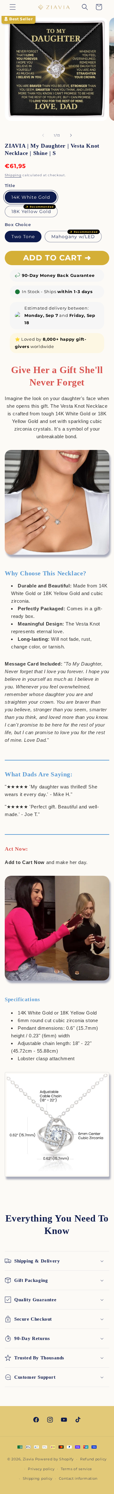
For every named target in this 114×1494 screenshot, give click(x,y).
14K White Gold (30, 197)
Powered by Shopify (54, 1459)
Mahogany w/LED (73, 236)
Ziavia (28, 1459)
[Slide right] (71, 135)
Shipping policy (38, 1478)
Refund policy (93, 1459)
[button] (13, 7)
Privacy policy (41, 1469)
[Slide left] (43, 135)
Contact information (78, 1478)
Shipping (13, 175)
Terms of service (76, 1469)
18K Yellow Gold (31, 211)
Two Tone (23, 236)
